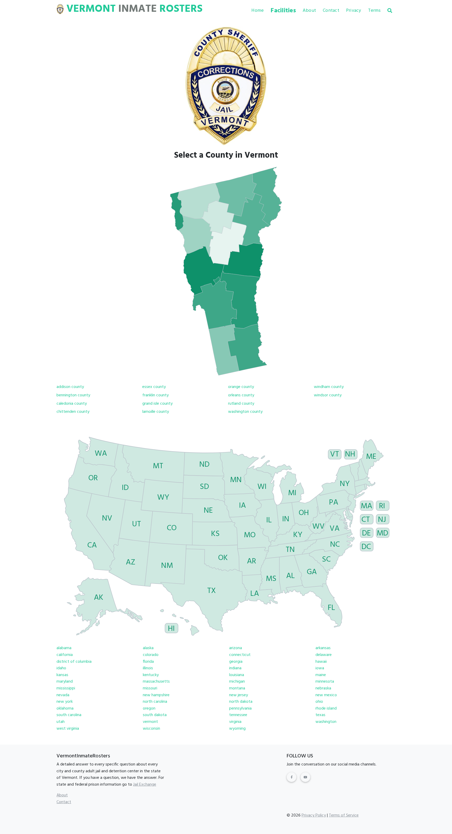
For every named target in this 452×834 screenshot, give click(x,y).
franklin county (155, 395)
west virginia (67, 728)
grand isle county (157, 403)
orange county (241, 387)
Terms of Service (344, 815)
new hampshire (156, 695)
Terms (374, 10)
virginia (235, 721)
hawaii (321, 661)
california (64, 655)
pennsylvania (240, 708)
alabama (63, 648)
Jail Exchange (144, 784)
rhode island (326, 708)
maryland (64, 681)
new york (64, 701)
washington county (245, 411)
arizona (235, 648)
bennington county (73, 395)
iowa (319, 668)
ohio (319, 701)
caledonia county (71, 403)
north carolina (155, 701)
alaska (148, 648)
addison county (70, 387)
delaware (323, 655)
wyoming (237, 728)
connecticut (240, 655)
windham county (329, 387)
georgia (235, 661)
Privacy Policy (314, 815)
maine (320, 675)
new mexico (326, 695)
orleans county (241, 395)
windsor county (328, 395)
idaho (61, 668)
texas (320, 715)
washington (325, 721)
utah (60, 721)
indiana (235, 668)
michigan (237, 681)
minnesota (324, 681)
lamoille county (155, 411)
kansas (62, 675)
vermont (150, 721)
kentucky (151, 675)
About (309, 10)
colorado (151, 655)
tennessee (238, 715)
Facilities (283, 10)
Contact (331, 10)
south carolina (68, 715)
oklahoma (65, 708)
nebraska (323, 688)
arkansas (323, 648)
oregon (149, 708)
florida (148, 661)
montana (237, 688)
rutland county (241, 403)
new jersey (238, 695)
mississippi (65, 688)
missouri (150, 688)
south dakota (155, 715)
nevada (62, 695)
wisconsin (151, 728)
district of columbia (74, 661)
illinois (148, 668)
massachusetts (156, 681)
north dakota (240, 701)
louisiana (236, 675)
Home (257, 10)
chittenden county (72, 411)
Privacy (353, 10)
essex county (154, 387)
